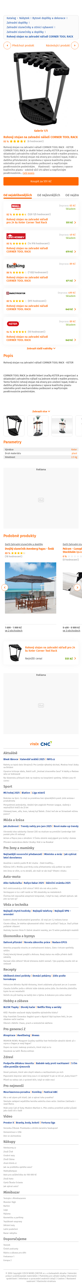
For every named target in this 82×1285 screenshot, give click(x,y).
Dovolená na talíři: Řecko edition (18, 1051)
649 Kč (69, 309)
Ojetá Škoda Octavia (13, 1182)
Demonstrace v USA (12, 1132)
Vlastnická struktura (46, 1281)
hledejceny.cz (9, 1147)
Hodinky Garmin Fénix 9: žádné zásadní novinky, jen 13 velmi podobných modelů (40, 930)
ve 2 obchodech (14, 630)
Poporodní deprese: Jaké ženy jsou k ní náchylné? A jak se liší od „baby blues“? (40, 1075)
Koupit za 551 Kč (41, 181)
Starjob (6, 1244)
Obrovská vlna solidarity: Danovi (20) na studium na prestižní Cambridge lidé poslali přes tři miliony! (39, 833)
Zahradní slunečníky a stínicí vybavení (30, 27)
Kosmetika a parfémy (13, 1217)
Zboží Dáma (8, 1159)
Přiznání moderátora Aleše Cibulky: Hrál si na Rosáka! (28, 842)
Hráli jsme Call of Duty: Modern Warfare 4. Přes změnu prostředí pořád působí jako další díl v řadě (40, 1109)
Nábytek (24, 18)
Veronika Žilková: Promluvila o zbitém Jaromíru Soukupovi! (30, 1128)
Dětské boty (9, 1225)
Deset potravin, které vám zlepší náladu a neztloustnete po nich (33, 1072)
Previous (5, 587)
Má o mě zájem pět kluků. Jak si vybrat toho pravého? (28, 1097)
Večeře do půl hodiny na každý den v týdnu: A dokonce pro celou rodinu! (37, 995)
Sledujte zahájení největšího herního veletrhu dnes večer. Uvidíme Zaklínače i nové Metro (39, 1102)
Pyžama (6, 1213)
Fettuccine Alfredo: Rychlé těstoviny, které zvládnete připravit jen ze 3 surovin (39, 984)
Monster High (9, 1202)
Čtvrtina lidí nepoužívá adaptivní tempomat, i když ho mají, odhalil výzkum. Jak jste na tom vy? (40, 897)
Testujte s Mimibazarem (14, 1198)
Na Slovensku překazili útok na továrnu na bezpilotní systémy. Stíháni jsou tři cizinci (39, 779)
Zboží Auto (8, 1178)
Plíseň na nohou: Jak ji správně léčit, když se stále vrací (29, 1079)
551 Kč (69, 222)
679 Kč (69, 251)
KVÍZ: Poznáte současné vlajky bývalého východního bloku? (30, 1012)
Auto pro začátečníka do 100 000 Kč (20, 1174)
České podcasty (10, 1248)
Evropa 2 (7, 1260)
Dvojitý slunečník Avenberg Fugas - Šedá (29, 548)
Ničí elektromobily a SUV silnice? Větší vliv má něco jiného (30, 888)
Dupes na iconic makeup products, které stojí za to (27, 1047)
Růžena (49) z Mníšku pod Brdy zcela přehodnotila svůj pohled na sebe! (37, 866)
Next (77, 587)
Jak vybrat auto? (10, 1186)
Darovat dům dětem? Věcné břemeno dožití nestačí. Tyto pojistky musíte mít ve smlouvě (40, 962)
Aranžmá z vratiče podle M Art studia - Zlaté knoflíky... (28, 863)
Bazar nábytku (10, 1233)
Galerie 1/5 (41, 130)
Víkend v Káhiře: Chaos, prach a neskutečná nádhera (27, 1023)
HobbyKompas (10, 1170)
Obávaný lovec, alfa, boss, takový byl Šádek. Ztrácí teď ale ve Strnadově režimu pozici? (40, 812)
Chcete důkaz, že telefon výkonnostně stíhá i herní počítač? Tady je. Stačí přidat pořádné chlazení (40, 925)
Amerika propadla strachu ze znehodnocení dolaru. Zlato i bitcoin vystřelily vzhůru (38, 949)
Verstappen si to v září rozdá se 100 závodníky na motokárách (32, 892)
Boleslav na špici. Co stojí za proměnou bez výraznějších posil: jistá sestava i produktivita (39, 799)
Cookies (61, 1278)
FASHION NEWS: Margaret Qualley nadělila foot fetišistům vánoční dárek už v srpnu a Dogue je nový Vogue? (39, 1042)
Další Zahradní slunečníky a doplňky (24, 544)
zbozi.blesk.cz (10, 1163)
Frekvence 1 (8, 1256)
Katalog (11, 18)
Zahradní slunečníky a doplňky (25, 32)
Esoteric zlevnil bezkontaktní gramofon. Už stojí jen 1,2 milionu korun (35, 919)
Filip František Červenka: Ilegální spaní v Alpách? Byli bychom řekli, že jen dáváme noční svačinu (37, 1018)
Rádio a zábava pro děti (14, 1252)
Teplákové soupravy (12, 1221)
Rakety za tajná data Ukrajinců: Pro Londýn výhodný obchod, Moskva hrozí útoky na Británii (41, 766)
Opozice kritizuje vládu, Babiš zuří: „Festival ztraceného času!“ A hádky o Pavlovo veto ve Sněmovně (41, 772)
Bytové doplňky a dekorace (48, 18)
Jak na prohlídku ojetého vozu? (17, 1167)
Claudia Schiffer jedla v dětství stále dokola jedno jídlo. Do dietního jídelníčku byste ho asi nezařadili (40, 990)
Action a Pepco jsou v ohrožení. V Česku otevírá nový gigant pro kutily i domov (39, 838)
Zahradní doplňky (17, 22)
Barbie (6, 1205)
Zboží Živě (8, 1151)
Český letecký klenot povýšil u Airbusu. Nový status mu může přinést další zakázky (37, 956)
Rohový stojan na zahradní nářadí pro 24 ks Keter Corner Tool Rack (27, 221)
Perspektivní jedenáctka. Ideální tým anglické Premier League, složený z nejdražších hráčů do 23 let (37, 806)
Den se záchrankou (12, 1135)
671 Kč (69, 280)
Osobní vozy (9, 1155)
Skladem (71, 209)
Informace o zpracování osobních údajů (37, 1278)
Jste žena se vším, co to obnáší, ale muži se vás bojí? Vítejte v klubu (34, 870)
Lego (5, 1209)
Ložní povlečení (10, 1229)
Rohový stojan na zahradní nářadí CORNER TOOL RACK (40, 137)
